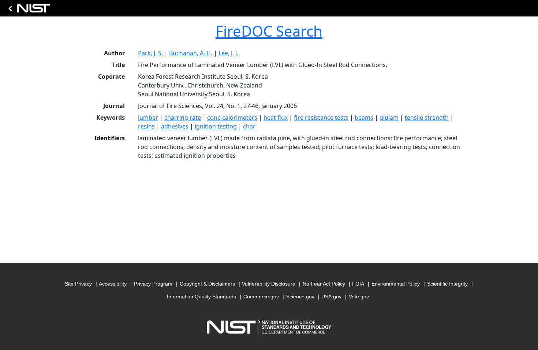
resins (146, 126)
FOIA (358, 284)
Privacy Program (153, 284)
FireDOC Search (269, 31)
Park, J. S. (150, 53)
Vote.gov (359, 296)
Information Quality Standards (201, 296)
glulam (389, 117)
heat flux (276, 117)
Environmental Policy (395, 284)
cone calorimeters (232, 117)
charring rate (182, 117)
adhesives (174, 126)
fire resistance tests (321, 117)
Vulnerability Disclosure (268, 284)
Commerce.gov (261, 296)
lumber (148, 117)
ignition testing (216, 126)
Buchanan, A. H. (190, 53)
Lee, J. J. (228, 53)
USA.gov (331, 296)
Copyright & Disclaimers (207, 284)
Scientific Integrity (447, 284)
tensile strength (427, 117)
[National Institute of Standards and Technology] (28, 10)
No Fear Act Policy (324, 284)
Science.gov (300, 296)
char (249, 126)
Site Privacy (78, 284)
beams (364, 117)
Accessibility (113, 284)
